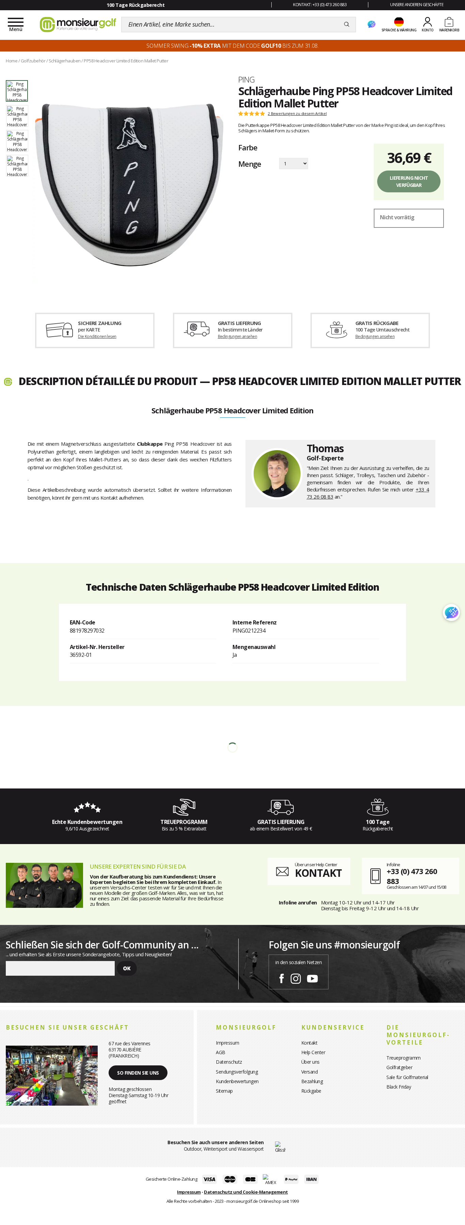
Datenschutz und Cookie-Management (246, 1192)
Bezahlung (312, 1081)
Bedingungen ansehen (237, 336)
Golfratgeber (399, 1067)
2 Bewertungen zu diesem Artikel (297, 113)
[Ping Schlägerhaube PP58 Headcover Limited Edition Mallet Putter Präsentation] (129, 185)
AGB (220, 1052)
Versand (309, 1071)
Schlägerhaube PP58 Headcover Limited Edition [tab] (232, 411)
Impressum (227, 1042)
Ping (246, 79)
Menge (249, 163)
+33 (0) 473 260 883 (412, 876)
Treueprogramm (403, 1057)
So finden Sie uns (138, 1072)
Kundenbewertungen (237, 1081)
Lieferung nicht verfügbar (409, 181)
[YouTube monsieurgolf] (312, 977)
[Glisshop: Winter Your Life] (78, 24)
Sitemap (224, 1091)
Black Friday (398, 1086)
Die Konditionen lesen (97, 336)
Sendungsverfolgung (237, 1071)
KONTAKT (318, 873)
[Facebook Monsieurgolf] (281, 977)
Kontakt (309, 1042)
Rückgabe (311, 1091)
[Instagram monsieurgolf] (295, 977)
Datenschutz (229, 1062)
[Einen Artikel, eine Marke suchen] (346, 24)
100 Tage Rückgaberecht (135, 5)
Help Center (313, 1052)
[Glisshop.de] (280, 1146)
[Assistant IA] (371, 24)
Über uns (310, 1062)
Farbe (247, 147)
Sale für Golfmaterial (407, 1077)
